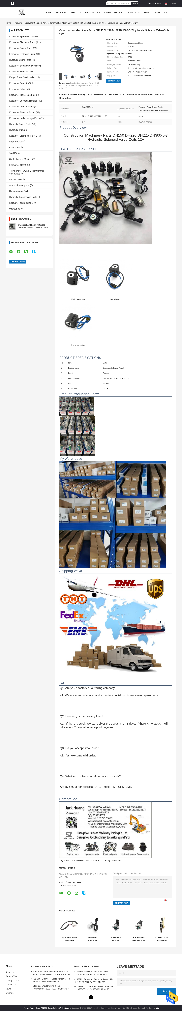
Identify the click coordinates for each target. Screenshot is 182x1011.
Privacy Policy (29, 1008)
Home (48, 12)
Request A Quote (154, 3)
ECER (158, 1008)
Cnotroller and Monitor (20, 159)
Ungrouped (14, 208)
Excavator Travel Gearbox (22, 95)
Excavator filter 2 (18, 165)
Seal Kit (13, 153)
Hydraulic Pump (17, 130)
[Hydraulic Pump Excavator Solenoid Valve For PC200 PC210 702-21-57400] (69, 925)
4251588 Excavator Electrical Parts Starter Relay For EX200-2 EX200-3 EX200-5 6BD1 (91, 974)
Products (60, 12)
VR (165, 12)
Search (135, 3)
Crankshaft (14, 147)
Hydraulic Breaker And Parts (23, 197)
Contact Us (133, 12)
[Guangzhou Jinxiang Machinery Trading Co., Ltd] (21, 12)
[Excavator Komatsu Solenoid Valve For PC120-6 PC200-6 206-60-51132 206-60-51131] (92, 925)
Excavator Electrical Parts (22, 42)
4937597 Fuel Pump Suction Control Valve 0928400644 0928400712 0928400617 (138, 939)
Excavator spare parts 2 (21, 203)
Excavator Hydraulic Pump (22, 54)
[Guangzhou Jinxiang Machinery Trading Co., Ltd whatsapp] (20, 251)
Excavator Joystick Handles (23, 100)
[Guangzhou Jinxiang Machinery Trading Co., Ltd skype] (35, 251)
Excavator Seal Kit (18, 83)
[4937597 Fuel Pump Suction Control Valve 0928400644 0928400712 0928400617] (139, 925)
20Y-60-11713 (69, 861)
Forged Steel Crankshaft (21, 77)
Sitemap (10, 993)
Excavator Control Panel (21, 106)
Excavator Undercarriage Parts (24, 118)
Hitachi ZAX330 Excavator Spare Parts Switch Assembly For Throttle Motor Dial (51, 973)
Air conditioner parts (19, 185)
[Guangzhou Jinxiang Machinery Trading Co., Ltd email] (12, 251)
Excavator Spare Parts (20, 36)
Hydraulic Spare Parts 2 (21, 124)
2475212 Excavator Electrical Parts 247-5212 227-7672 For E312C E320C (94, 980)
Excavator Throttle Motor (22, 112)
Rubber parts (15, 179)
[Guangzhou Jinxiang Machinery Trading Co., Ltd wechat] (27, 251)
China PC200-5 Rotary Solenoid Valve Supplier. (54, 1008)
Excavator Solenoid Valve (36, 23)
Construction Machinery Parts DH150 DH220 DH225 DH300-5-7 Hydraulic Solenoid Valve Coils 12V (79, 85)
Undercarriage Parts (19, 191)
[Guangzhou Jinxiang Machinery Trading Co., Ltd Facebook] (12, 3)
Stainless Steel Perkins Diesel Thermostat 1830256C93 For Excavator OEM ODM (51, 988)
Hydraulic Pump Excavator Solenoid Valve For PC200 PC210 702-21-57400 (69, 939)
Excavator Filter (17, 89)
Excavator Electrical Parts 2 (23, 135)
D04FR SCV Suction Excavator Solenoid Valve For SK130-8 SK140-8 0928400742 (116, 939)
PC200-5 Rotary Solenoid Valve (110, 861)
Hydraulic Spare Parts (20, 60)
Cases (157, 12)
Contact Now (114, 81)
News (146, 12)
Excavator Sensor (18, 71)
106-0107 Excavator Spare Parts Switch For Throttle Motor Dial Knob (51, 980)
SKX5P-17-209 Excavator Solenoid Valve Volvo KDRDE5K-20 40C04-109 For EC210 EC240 (162, 939)
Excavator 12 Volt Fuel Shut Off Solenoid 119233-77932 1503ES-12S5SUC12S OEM (94, 988)
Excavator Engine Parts (21, 48)
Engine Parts (15, 141)
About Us (76, 12)
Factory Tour (92, 12)
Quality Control (113, 12)
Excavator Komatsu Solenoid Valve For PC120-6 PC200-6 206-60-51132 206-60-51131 (93, 939)
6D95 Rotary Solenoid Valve (86, 861)
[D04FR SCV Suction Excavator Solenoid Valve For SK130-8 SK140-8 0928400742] (116, 925)
